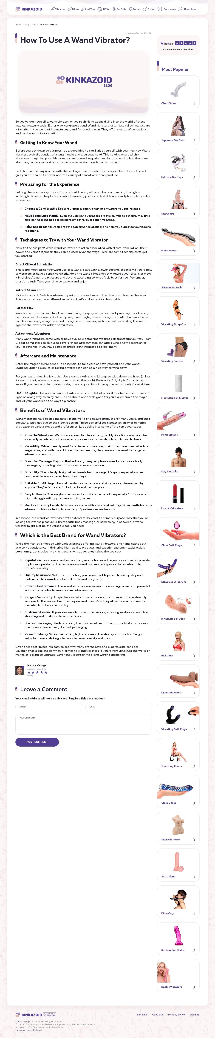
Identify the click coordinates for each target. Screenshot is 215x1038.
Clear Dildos (168, 103)
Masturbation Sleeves (174, 398)
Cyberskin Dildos (171, 692)
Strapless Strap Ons (173, 582)
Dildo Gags (168, 913)
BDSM (106, 9)
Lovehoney (86, 551)
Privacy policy (176, 1015)
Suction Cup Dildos (172, 950)
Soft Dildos (168, 876)
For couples (170, 9)
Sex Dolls (121, 9)
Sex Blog (142, 1015)
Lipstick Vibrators (172, 508)
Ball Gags (167, 656)
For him (151, 9)
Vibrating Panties (172, 361)
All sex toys (190, 9)
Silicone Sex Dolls (171, 287)
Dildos (75, 9)
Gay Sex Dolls (169, 471)
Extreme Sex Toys (172, 177)
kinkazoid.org (22, 1022)
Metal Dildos (169, 251)
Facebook (20, 1030)
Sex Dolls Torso (170, 840)
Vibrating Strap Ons (173, 324)
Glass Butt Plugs (171, 545)
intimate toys (60, 129)
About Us (158, 1015)
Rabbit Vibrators (171, 987)
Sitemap (195, 1015)
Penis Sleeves (169, 435)
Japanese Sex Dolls (172, 140)
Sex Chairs (167, 214)
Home (18, 25)
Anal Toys (90, 9)
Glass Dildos (168, 803)
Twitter (29, 1030)
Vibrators (60, 9)
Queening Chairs (171, 766)
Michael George (36, 665)
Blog (27, 25)
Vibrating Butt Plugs (174, 729)
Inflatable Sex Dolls (173, 619)
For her (136, 9)
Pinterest (37, 1030)
